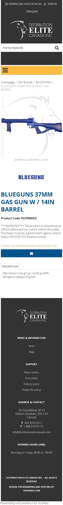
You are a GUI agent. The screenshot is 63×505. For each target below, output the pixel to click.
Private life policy (31, 389)
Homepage (8, 82)
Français (32, 11)
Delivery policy (31, 384)
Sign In (52, 3)
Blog (31, 352)
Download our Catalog (25, 3)
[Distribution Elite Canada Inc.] (31, 30)
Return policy (31, 372)
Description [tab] (10, 266)
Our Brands (25, 82)
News (32, 346)
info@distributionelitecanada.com (31, 432)
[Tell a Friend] (31, 253)
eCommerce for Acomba (33, 503)
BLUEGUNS (43, 82)
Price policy (31, 378)
